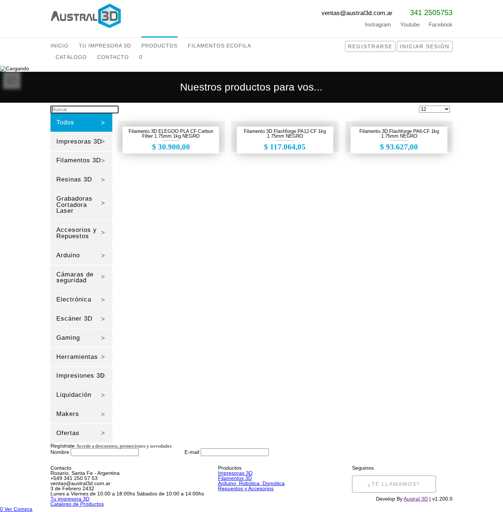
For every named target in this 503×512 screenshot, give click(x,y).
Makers (67, 413)
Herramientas (77, 356)
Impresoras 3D (79, 141)
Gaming (68, 337)
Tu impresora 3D (69, 499)
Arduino (68, 255)
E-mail (191, 452)
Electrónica (73, 299)
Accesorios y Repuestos (76, 233)
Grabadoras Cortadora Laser (74, 205)
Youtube (410, 24)
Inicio (59, 45)
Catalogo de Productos (77, 504)
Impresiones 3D (80, 375)
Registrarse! (396, 457)
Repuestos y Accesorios (246, 488)
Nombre (59, 452)
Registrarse (370, 46)
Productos (159, 45)
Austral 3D (416, 499)
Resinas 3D (74, 179)
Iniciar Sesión (425, 46)
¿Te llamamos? (393, 484)
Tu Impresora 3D (105, 45)
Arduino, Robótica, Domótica (251, 483)
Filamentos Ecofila (219, 45)
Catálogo (71, 57)
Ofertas (68, 433)
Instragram (378, 24)
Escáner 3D (74, 318)
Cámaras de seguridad (75, 277)
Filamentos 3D (78, 160)
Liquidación (73, 394)
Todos (65, 122)
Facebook (441, 24)
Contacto (113, 57)
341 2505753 (431, 12)
